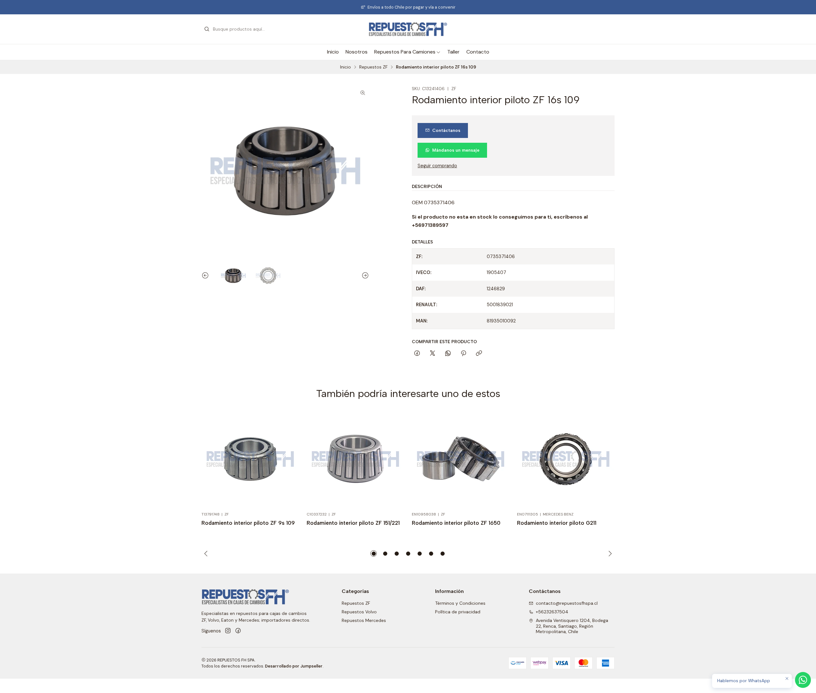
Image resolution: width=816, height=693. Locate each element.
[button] (373, 553)
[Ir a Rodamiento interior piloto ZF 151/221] (355, 459)
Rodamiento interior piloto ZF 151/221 (353, 523)
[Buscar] (206, 29)
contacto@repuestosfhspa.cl (567, 603)
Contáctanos (446, 130)
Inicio (333, 51)
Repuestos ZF (373, 67)
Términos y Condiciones (460, 603)
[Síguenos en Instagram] (228, 630)
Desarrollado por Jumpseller (294, 666)
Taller (453, 51)
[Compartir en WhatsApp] (448, 353)
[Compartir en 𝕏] (432, 353)
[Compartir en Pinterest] (463, 353)
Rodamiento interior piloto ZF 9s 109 (248, 523)
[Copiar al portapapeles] (479, 353)
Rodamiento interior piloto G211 (556, 523)
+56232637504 (552, 612)
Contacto (477, 51)
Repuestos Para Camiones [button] (404, 51)
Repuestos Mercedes (364, 620)
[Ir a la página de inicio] (408, 29)
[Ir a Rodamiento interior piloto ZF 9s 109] (250, 459)
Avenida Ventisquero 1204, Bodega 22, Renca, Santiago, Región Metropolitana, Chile (572, 625)
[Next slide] (364, 275)
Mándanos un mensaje (455, 150)
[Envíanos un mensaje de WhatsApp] (803, 680)
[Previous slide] (206, 275)
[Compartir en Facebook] (417, 353)
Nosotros (357, 51)
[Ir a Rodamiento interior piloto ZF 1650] (460, 459)
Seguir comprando (437, 165)
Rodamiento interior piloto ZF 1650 (456, 523)
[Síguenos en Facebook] (238, 630)
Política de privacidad (457, 612)
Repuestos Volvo (359, 612)
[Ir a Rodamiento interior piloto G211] (566, 459)
